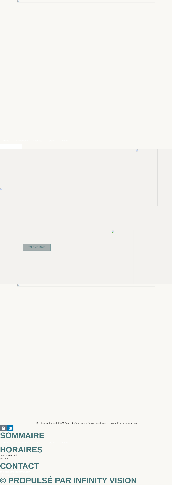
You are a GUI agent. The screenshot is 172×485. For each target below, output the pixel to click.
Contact (64, 140)
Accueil (6, 140)
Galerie (51, 140)
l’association (21, 140)
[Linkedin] (10, 428)
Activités (37, 140)
